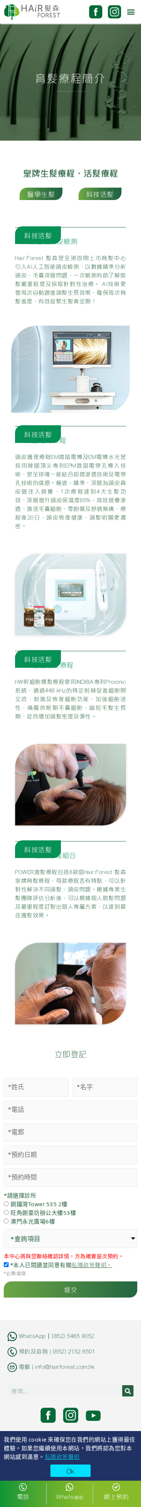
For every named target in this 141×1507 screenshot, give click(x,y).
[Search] (127, 1390)
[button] (131, 12)
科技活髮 (100, 194)
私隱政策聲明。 (91, 1264)
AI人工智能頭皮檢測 (46, 241)
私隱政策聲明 (62, 1456)
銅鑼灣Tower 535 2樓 (39, 1204)
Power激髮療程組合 (45, 855)
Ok (71, 1470)
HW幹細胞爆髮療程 (44, 664)
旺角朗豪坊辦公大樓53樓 (43, 1212)
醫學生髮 (41, 194)
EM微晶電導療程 (40, 439)
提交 (70, 1289)
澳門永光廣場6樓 (33, 1221)
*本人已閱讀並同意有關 (60, 1265)
